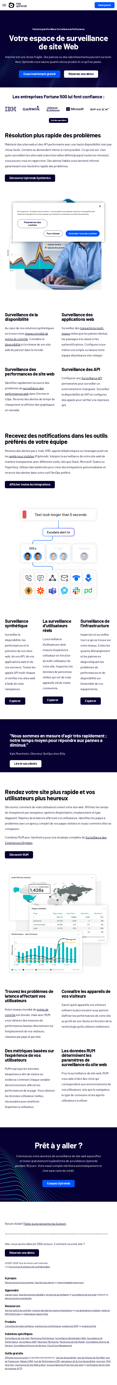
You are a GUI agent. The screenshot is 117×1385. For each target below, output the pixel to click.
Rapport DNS (26, 1361)
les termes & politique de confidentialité (29, 1267)
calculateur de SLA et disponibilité (78, 1361)
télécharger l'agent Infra (36, 1314)
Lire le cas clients (25, 763)
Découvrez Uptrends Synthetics (30, 178)
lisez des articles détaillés (32, 1295)
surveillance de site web (84, 1295)
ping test (100, 1361)
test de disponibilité (66, 1358)
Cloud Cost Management (59, 1345)
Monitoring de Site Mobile (72, 1342)
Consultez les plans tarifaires (19, 1326)
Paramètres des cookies (32, 223)
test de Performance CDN (47, 1361)
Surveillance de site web (17, 1338)
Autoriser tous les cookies (83, 233)
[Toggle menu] (4, 5)
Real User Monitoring (48, 1342)
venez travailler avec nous (70, 1282)
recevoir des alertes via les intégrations (52, 1310)
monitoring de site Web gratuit (30, 1365)
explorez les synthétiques (48, 1326)
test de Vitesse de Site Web (91, 1358)
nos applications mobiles (87, 1310)
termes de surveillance (57, 1295)
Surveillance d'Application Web (70, 1338)
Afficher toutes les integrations (29, 484)
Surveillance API (91, 378)
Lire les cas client (58, 120)
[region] (58, 222)
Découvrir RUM (18, 854)
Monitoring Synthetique (42, 1338)
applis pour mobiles (21, 456)
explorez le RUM (70, 1326)
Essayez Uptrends (58, 1183)
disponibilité (13, 344)
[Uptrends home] (18, 5)
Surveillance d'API (28, 1342)
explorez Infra (89, 1326)
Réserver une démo (81, 74)
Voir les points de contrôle (18, 1310)
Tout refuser (53, 233)
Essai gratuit (104, 5)
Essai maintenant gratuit (39, 74)
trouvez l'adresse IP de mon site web (65, 1365)
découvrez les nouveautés (18, 1298)
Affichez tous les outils (16, 1358)
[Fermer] (100, 206)
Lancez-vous (11, 1295)
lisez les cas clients (44, 1282)
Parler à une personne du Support (45, 1223)
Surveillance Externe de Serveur (30, 1345)
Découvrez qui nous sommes (19, 1282)
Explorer (15, 701)
